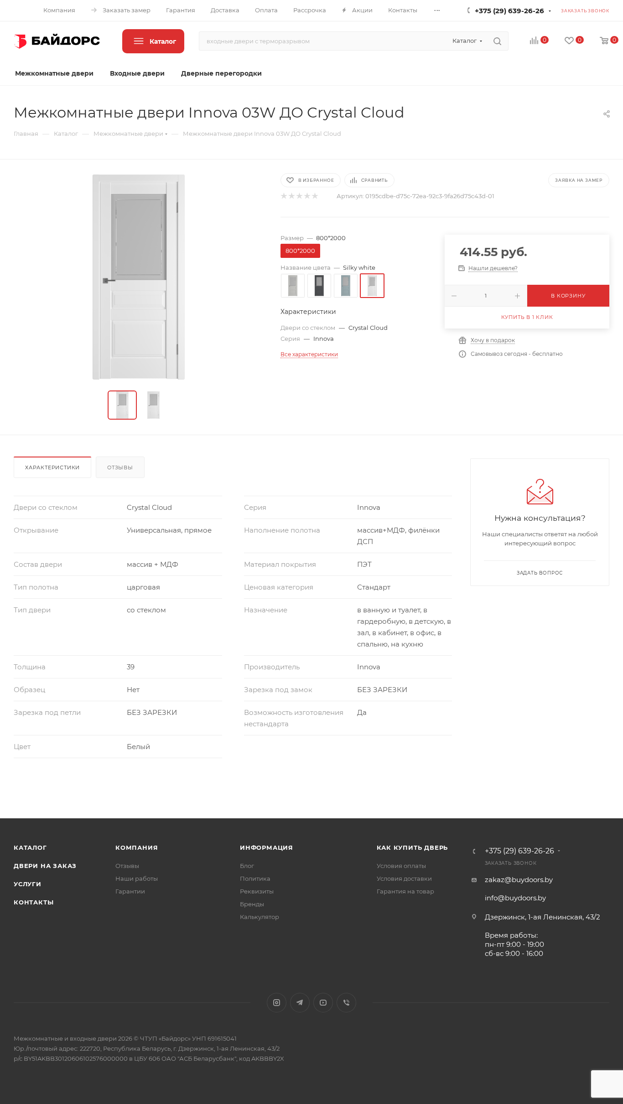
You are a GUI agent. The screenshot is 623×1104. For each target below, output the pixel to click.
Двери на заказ (45, 865)
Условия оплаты (401, 865)
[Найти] (497, 41)
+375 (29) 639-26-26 (509, 10)
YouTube (323, 1002)
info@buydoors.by (515, 897)
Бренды (252, 904)
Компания (136, 847)
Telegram (300, 1002)
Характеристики (52, 467)
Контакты (33, 902)
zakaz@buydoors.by (519, 879)
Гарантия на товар (405, 891)
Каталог (30, 847)
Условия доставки (404, 878)
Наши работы (136, 878)
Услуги (28, 884)
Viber (346, 1002)
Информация (266, 847)
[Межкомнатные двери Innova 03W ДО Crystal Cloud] (138, 277)
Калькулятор (259, 916)
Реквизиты (257, 891)
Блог (247, 865)
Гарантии (130, 891)
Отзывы (120, 467)
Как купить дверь (412, 847)
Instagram (276, 1002)
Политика (255, 878)
